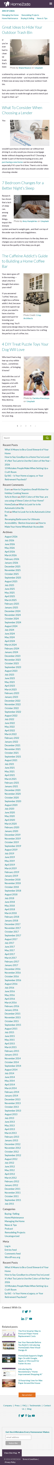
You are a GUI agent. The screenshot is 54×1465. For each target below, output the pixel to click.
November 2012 (13, 1147)
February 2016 (12, 1006)
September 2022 (13, 711)
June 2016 (10, 991)
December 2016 (12, 969)
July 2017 (9, 943)
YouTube (33, 1415)
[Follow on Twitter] (26, 1311)
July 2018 (9, 898)
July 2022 (9, 719)
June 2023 (10, 678)
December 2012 (12, 1144)
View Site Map (10, 1453)
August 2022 (11, 715)
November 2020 (13, 793)
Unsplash (38, 67)
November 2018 (13, 883)
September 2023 (13, 667)
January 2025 (11, 607)
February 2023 (12, 693)
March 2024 (11, 644)
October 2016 (12, 976)
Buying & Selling (27, 18)
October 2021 (12, 752)
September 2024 (13, 622)
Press (17, 1405)
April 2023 (10, 685)
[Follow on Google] (26, 1318)
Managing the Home (10, 15)
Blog (29, 1409)
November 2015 (13, 1017)
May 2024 (10, 637)
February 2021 (12, 782)
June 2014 (10, 1077)
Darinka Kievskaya (40, 398)
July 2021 (9, 764)
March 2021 (11, 779)
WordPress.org (12, 1257)
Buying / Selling (12, 1213)
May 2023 (10, 682)
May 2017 (10, 950)
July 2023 (9, 674)
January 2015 (11, 1054)
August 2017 (11, 939)
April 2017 (10, 954)
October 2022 (12, 708)
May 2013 (10, 1125)
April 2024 (10, 641)
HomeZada (10, 504)
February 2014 (12, 1092)
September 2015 (13, 1024)
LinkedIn (29, 1415)
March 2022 (11, 734)
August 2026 (11, 536)
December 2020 (12, 790)
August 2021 (11, 760)
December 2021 (12, 745)
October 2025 (12, 574)
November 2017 (13, 928)
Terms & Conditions (30, 1459)
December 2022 (12, 700)
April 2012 (10, 1174)
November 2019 (13, 838)
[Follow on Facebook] (23, 1311)
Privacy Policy (10, 1462)
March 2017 (11, 957)
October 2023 (12, 663)
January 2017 (11, 965)
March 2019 (11, 868)
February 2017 (12, 961)
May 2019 (10, 861)
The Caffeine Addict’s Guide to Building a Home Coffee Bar (25, 261)
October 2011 (12, 1196)
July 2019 (9, 853)
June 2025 (10, 588)
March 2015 (11, 1047)
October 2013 (12, 1106)
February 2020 (12, 827)
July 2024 (9, 629)
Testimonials (35, 1405)
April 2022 (10, 730)
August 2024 (11, 626)
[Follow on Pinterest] (30, 1311)
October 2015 (12, 1021)
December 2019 (12, 834)
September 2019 (13, 846)
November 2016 (13, 972)
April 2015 (10, 1043)
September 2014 (13, 1065)
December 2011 (12, 1188)
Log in (7, 1246)
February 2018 (12, 916)
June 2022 (10, 723)
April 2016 (10, 998)
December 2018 (12, 879)
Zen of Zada (8, 11)
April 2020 (10, 820)
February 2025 (12, 603)
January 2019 (11, 875)
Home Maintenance (10, 18)
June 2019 (10, 857)
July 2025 (9, 585)
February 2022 (12, 738)
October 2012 (12, 1151)
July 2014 (9, 1073)
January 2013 (11, 1140)
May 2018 (10, 905)
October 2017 (12, 931)
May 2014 (10, 1080)
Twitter (22, 1415)
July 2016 (9, 987)
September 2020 (13, 801)
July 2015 (9, 1032)
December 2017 (12, 924)
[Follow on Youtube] (30, 1318)
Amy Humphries (30, 221)
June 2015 (10, 1036)
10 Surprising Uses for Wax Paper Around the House (30, 1381)
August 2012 (11, 1159)
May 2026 (10, 547)
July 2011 (9, 1203)
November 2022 (13, 704)
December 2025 (12, 566)
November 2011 (13, 1192)
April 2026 (10, 551)
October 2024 (12, 618)
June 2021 (10, 767)
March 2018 (11, 913)
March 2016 (11, 1002)
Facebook (19, 1415)
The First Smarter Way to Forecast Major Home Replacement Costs (29, 1333)
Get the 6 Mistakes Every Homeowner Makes (27, 1432)
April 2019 (10, 864)
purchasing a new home (12, 162)
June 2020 (10, 812)
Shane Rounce (25, 67)
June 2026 (10, 544)
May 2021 (10, 771)
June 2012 (10, 1166)
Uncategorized (12, 1236)
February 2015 (12, 1051)
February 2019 (12, 872)
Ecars (7, 489)
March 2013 (11, 1133)
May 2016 (10, 995)
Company (7, 1405)
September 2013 (13, 1110)
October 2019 (12, 842)
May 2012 (10, 1170)
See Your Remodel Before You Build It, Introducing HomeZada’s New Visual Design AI (29, 1346)
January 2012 (11, 1185)
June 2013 (10, 1121)
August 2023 (11, 670)
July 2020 (9, 808)
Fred (7, 511)
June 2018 (10, 902)
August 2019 (11, 849)
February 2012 (12, 1181)
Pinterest (26, 1415)
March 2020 (11, 823)
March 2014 (11, 1088)
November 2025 (13, 570)
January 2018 (11, 920)
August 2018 (11, 894)
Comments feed (13, 1253)
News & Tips (42, 18)
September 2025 (13, 577)
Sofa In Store (11, 496)
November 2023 (13, 659)
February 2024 (12, 648)
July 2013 (9, 1118)
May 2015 (10, 1039)
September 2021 (13, 756)
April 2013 (10, 1129)
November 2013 (13, 1103)
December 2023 (12, 656)
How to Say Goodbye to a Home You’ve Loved (27, 457)
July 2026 (9, 540)
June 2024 (10, 633)
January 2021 (11, 786)
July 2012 (9, 1162)
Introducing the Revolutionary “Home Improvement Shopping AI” (30, 1371)
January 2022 (11, 741)
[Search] (47, 437)
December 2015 (12, 1013)
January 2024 (11, 652)
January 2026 (11, 562)
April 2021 (10, 775)
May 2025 (10, 592)
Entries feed (11, 1249)
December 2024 (12, 611)
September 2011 (13, 1200)
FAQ (24, 1405)
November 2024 (13, 615)
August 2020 (11, 805)
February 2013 (12, 1136)
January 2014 (11, 1095)
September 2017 (13, 935)
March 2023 (11, 689)
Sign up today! (27, 1395)
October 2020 (12, 797)
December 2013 (12, 1099)
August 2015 (11, 1028)
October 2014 (12, 1062)
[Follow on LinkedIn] (22, 1318)
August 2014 (11, 1069)
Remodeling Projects (30, 15)
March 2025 (11, 600)
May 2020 (10, 816)
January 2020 (11, 831)
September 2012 (13, 1155)
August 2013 (11, 1114)
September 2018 (13, 890)
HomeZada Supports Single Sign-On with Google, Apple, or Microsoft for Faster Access (30, 1359)
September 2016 (13, 980)
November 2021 (13, 749)
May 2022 (10, 726)
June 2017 (10, 946)
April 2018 (10, 909)
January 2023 (11, 697)
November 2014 (13, 1058)
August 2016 (11, 983)
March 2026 (11, 555)
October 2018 (12, 887)
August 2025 (11, 581)
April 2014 (10, 1084)
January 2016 (11, 1010)
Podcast (9, 1228)
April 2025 (10, 596)
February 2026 (12, 559)
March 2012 (11, 1177)
